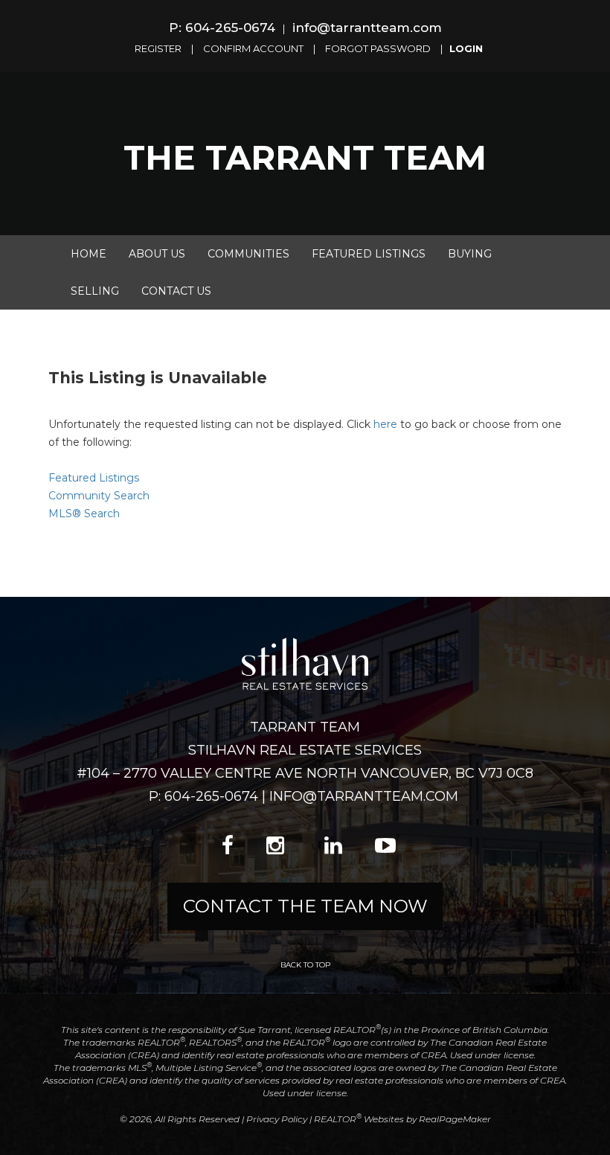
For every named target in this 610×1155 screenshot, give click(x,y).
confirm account (253, 48)
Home (88, 253)
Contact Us (176, 291)
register (158, 48)
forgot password (378, 48)
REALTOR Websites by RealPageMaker (402, 1118)
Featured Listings (369, 253)
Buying (470, 253)
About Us (157, 253)
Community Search (99, 495)
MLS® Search (84, 513)
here (385, 424)
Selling (95, 291)
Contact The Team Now (305, 906)
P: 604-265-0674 (222, 27)
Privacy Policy (276, 1118)
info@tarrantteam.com (367, 27)
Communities (248, 253)
